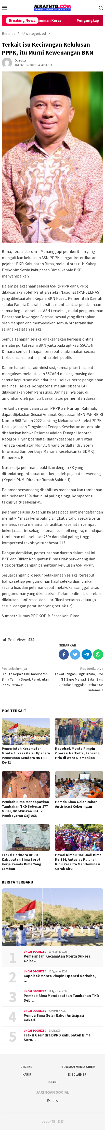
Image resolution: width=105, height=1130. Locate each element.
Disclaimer (77, 1074)
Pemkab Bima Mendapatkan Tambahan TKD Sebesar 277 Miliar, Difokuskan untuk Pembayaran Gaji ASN (25, 808)
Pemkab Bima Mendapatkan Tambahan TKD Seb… (61, 998)
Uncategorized (35, 951)
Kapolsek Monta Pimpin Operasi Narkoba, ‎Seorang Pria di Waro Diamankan (77, 753)
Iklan (52, 1082)
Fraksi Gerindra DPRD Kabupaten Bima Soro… (57, 1037)
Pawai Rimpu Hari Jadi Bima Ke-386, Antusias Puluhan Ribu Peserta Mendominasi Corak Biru (78, 861)
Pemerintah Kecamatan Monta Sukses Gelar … (57, 958)
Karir (26, 1074)
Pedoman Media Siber (77, 1067)
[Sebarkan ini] (64, 654)
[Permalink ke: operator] (7, 62)
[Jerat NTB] (52, 7)
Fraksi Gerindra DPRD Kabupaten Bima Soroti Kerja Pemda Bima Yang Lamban (22, 861)
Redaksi (26, 1067)
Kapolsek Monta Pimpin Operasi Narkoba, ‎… (60, 978)
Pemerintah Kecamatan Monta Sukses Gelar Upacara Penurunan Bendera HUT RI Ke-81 (26, 755)
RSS (55, 1101)
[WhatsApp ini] (98, 654)
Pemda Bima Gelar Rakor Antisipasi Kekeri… (54, 1017)
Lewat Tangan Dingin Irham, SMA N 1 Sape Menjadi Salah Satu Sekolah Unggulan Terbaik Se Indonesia (79, 679)
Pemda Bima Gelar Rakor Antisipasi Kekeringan (76, 804)
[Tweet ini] (75, 654)
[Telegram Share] (87, 654)
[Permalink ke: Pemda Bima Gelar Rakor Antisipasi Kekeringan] (79, 784)
